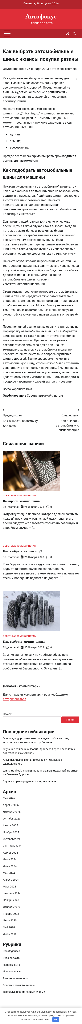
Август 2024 (10, 852)
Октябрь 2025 (11, 818)
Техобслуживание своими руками (24, 991)
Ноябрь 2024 (11, 832)
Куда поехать (11, 957)
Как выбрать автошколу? (22, 551)
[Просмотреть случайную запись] (68, 34)
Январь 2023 (11, 913)
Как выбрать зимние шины (24, 641)
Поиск (7, 714)
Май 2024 (9, 873)
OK (55, 1019)
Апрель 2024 (11, 879)
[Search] (74, 34)
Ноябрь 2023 (11, 900)
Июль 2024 (10, 859)
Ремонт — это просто (16, 978)
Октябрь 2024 (11, 838)
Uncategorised (11, 951)
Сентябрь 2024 (12, 845)
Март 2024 (9, 886)
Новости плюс (12, 971)
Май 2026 (9, 798)
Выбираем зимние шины (21, 501)
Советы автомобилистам (45, 395)
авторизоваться (14, 699)
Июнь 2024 (10, 866)
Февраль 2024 (12, 893)
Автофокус (41, 16)
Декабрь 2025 (12, 811)
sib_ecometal (68, 69)
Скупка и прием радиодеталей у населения (29, 781)
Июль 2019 (10, 934)
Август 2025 (10, 825)
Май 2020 (9, 927)
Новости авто (11, 964)
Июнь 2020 (10, 920)
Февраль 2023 (12, 906)
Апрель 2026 (11, 805)
